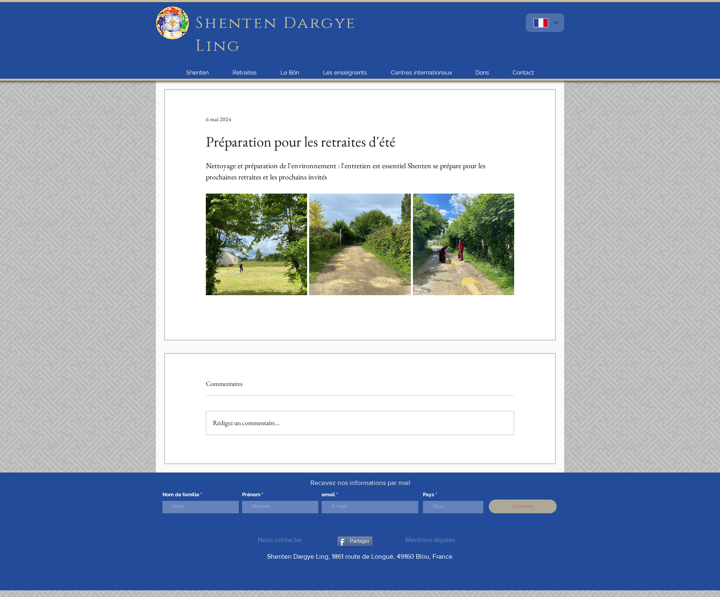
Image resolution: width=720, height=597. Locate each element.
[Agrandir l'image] (256, 244)
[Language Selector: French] (545, 22)
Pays (428, 494)
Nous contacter (280, 539)
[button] (197, 72)
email (328, 494)
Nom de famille (180, 494)
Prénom (251, 494)
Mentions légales (430, 539)
